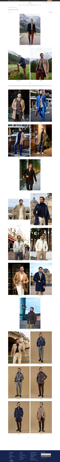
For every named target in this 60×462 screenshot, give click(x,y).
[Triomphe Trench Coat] (41, 279)
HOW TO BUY (31, 457)
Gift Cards (10, 454)
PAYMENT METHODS (32, 459)
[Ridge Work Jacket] (41, 140)
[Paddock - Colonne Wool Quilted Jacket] (30, 313)
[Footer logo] (11, 460)
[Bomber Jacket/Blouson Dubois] (19, 244)
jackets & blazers (34, 85)
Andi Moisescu (9, 0)
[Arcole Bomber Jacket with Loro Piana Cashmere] (41, 244)
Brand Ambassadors (12, 456)
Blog (12, 0)
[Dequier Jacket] (41, 382)
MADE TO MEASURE (22, 454)
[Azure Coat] (41, 106)
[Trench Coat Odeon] (41, 209)
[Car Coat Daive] (41, 417)
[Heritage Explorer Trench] (19, 106)
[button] (20, 5)
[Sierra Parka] (19, 140)
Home (8, 7)
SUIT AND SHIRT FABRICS (23, 455)
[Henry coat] (19, 417)
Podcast (18, 0)
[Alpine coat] (41, 64)
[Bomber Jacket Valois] (41, 347)
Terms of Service (45, 457)
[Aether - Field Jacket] (19, 64)
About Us (10, 457)
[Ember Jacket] (30, 29)
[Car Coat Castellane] (19, 279)
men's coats (29, 85)
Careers (21, 456)
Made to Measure (15, 0)
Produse (10, 7)
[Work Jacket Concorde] (19, 347)
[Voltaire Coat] (30, 174)
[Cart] (51, 2)
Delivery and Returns (33, 458)
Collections (11, 455)
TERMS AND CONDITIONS (23, 457)
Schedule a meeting (50, 0)
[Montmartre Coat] (19, 209)
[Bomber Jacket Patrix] (19, 382)
